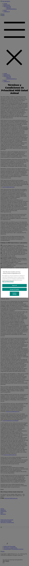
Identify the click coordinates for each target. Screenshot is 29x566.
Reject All (14, 285)
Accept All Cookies (14, 289)
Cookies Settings (14, 294)
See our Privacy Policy (8, 281)
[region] (14, 283)
